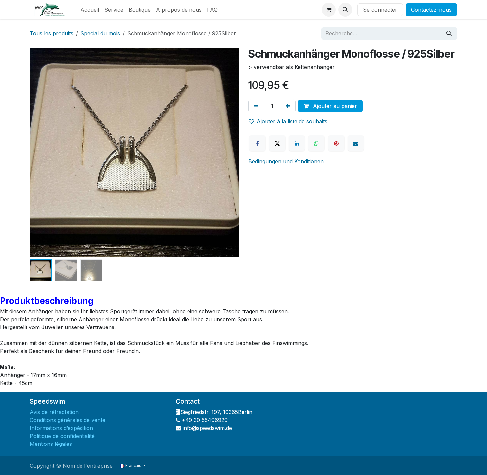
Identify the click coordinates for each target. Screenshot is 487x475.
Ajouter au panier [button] (334, 106)
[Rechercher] (449, 33)
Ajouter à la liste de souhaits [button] (292, 121)
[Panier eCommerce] (329, 10)
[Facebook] (257, 143)
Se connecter (380, 9)
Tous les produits (51, 33)
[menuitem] (90, 9)
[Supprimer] (256, 106)
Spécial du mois (100, 33)
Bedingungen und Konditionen (286, 161)
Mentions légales (52, 444)
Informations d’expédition (61, 428)
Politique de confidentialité (63, 436)
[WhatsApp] (316, 143)
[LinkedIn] (297, 143)
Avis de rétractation (55, 412)
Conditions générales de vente (68, 420)
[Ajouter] (288, 106)
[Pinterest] (336, 143)
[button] (345, 10)
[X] (277, 143)
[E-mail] (356, 143)
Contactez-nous (431, 9)
